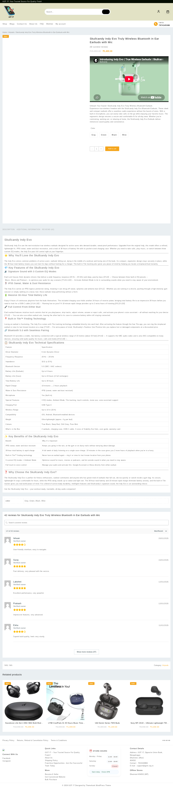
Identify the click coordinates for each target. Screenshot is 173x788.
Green (32, 501)
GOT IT (72, 785)
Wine (43, 501)
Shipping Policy (51, 760)
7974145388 (164, 25)
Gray (26, 501)
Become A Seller (52, 774)
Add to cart (112, 149)
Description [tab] (9, 229)
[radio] (94, 135)
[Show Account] (158, 12)
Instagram (7, 761)
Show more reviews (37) (86, 652)
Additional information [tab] (28, 229)
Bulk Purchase (51, 780)
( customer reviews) (99, 47)
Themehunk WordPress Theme (98, 785)
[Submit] (106, 12)
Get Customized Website (55, 777)
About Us (49, 758)
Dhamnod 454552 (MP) (139, 774)
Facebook (7, 758)
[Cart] (167, 11)
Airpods (11, 32)
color (93, 128)
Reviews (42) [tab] (48, 229)
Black (38, 501)
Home (5, 32)
